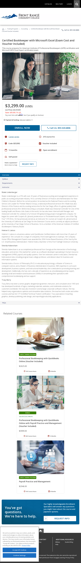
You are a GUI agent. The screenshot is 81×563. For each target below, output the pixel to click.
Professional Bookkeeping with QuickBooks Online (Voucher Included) (39, 360)
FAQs (4, 303)
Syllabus (5, 179)
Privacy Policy (69, 558)
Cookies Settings (19, 555)
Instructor (5, 187)
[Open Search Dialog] (77, 4)
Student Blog (69, 542)
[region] (19, 544)
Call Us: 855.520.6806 (70, 30)
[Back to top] (40, 539)
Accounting (24, 29)
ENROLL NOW (22, 127)
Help (56, 544)
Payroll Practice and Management (34, 481)
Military (57, 542)
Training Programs (12, 29)
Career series (14, 137)
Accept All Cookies (19, 550)
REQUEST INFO (28, 164)
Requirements (7, 183)
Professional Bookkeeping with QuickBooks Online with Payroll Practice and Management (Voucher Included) (40, 423)
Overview (5, 175)
